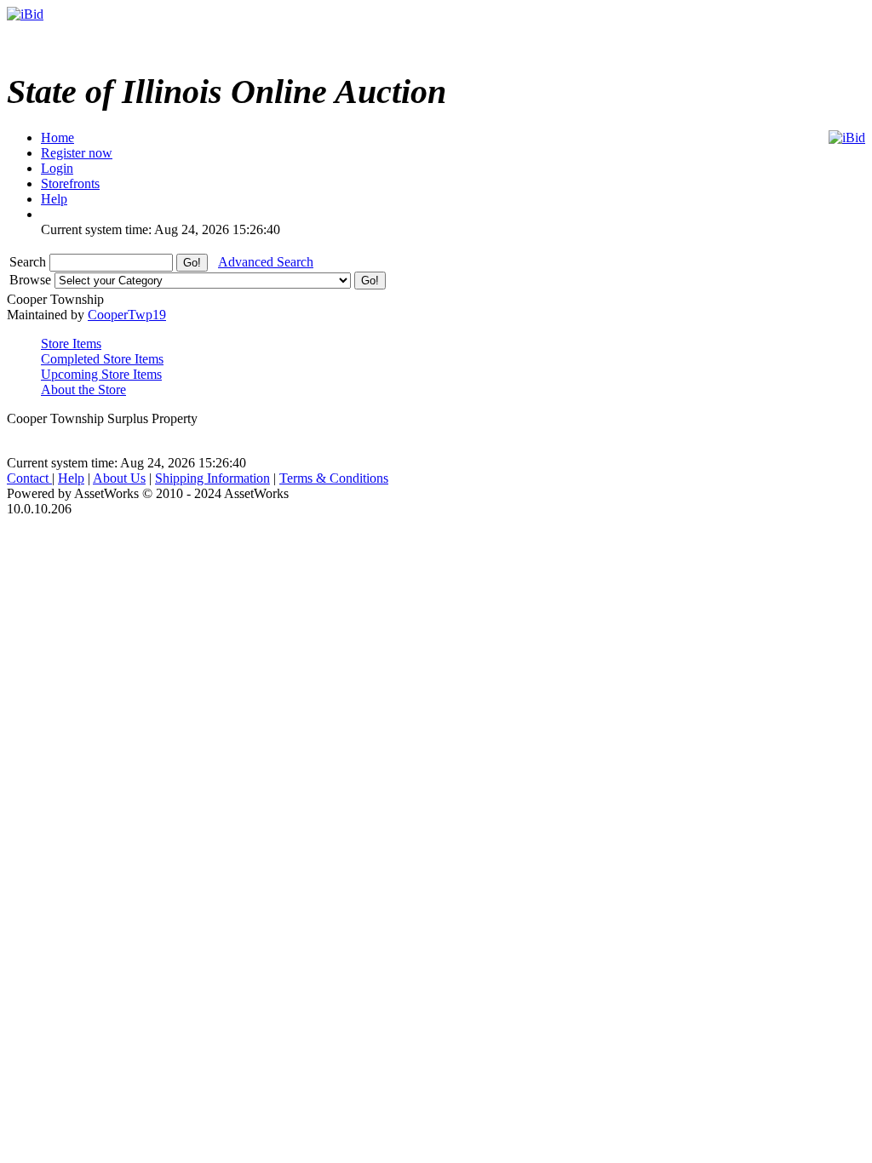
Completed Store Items (102, 359)
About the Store (83, 389)
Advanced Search (265, 262)
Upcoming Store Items (101, 374)
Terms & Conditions (333, 478)
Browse (31, 279)
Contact (29, 478)
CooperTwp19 (127, 314)
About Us (119, 478)
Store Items (71, 343)
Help (71, 478)
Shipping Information (212, 478)
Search (29, 262)
